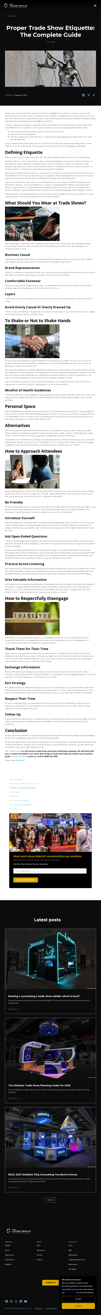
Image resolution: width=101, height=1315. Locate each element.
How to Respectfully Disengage (20, 805)
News (71, 1245)
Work (38, 1245)
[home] (16, 6)
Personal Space (15, 792)
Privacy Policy (70, 1292)
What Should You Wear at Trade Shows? (24, 784)
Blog (70, 1250)
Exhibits (7, 1245)
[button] (95, 6)
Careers (39, 1255)
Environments (10, 1259)
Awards (39, 1259)
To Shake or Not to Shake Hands (23, 788)
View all (50, 1200)
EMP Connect (73, 1264)
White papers (73, 1255)
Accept (78, 1299)
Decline (78, 1306)
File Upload (72, 1269)
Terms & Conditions (51, 1308)
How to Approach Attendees (19, 800)
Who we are (41, 1250)
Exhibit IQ (8, 1264)
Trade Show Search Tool (77, 1259)
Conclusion (13, 809)
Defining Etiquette (16, 779)
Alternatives (13, 796)
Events (7, 1250)
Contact (50, 1282)
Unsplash (20, 760)
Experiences (9, 1255)
